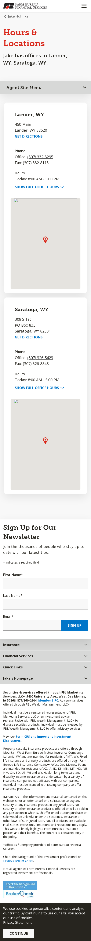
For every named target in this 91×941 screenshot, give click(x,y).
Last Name (12, 595)
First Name (13, 574)
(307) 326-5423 (40, 357)
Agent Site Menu (24, 87)
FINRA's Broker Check (18, 861)
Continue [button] (19, 933)
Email (8, 616)
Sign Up (74, 625)
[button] (45, 239)
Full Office (39, 187)
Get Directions (29, 136)
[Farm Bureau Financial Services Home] (25, 6)
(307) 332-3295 (40, 156)
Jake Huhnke (18, 16)
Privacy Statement (17, 922)
